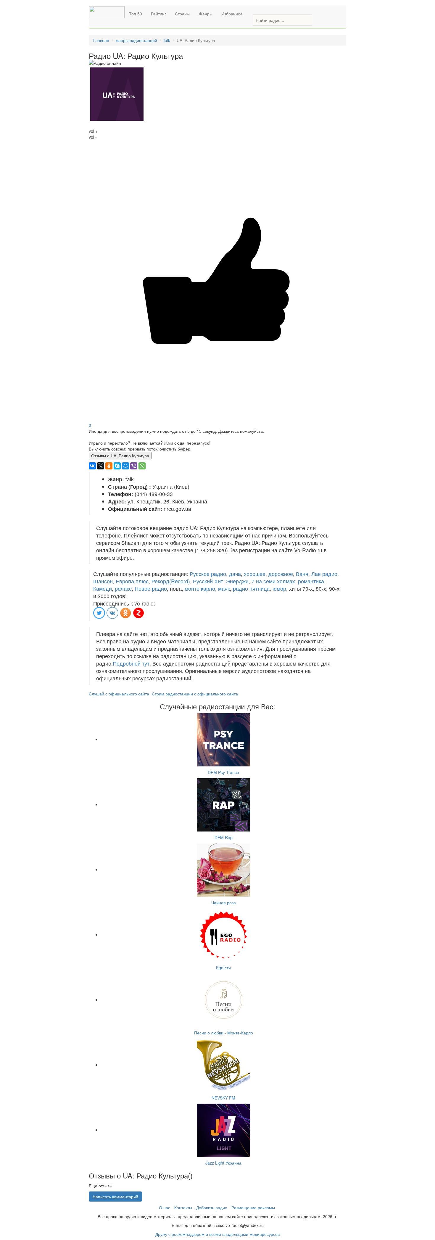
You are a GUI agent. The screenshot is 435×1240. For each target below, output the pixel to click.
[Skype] (117, 465)
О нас (164, 1207)
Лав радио (324, 573)
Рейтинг (158, 14)
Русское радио (208, 573)
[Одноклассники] (108, 465)
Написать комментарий (115, 1196)
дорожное (280, 573)
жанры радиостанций (136, 40)
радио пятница (251, 588)
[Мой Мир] (125, 465)
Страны (182, 14)
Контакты (183, 1207)
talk (167, 40)
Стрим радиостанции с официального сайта (195, 694)
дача (235, 573)
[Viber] (133, 465)
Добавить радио (211, 1207)
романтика (311, 581)
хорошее (254, 573)
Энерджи (237, 581)
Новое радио (151, 588)
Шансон (103, 581)
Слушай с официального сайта (119, 694)
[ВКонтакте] (92, 465)
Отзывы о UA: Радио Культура (120, 455)
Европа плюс (132, 581)
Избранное (232, 14)
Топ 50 (135, 14)
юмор (279, 588)
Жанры (205, 14)
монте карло (200, 588)
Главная (101, 40)
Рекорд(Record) (171, 581)
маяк (224, 588)
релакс (123, 588)
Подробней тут (131, 663)
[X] (100, 465)
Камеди (102, 588)
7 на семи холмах (273, 581)
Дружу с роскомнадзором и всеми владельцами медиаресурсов (217, 1234)
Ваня (302, 573)
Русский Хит (208, 581)
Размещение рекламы (253, 1207)
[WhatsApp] (142, 465)
